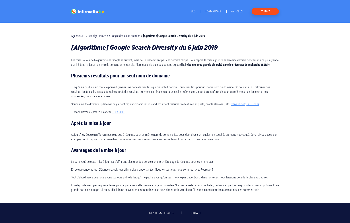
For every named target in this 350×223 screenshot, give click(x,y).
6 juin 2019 (118, 112)
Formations (213, 11)
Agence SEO (78, 36)
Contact (195, 213)
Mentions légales (161, 213)
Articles (237, 11)
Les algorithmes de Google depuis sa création (114, 36)
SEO (193, 11)
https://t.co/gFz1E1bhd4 (245, 104)
